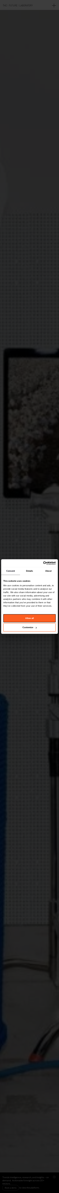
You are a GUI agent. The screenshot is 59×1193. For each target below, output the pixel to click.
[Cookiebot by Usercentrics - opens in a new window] (43, 563)
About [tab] (48, 571)
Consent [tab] (10, 571)
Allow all (29, 618)
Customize (27, 627)
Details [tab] (29, 571)
